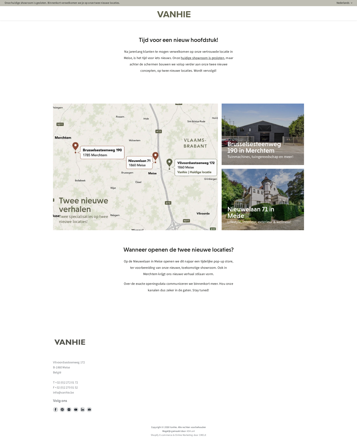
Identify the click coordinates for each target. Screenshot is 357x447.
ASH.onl (191, 431)
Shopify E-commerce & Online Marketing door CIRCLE (178, 435)
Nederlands (343, 3)
